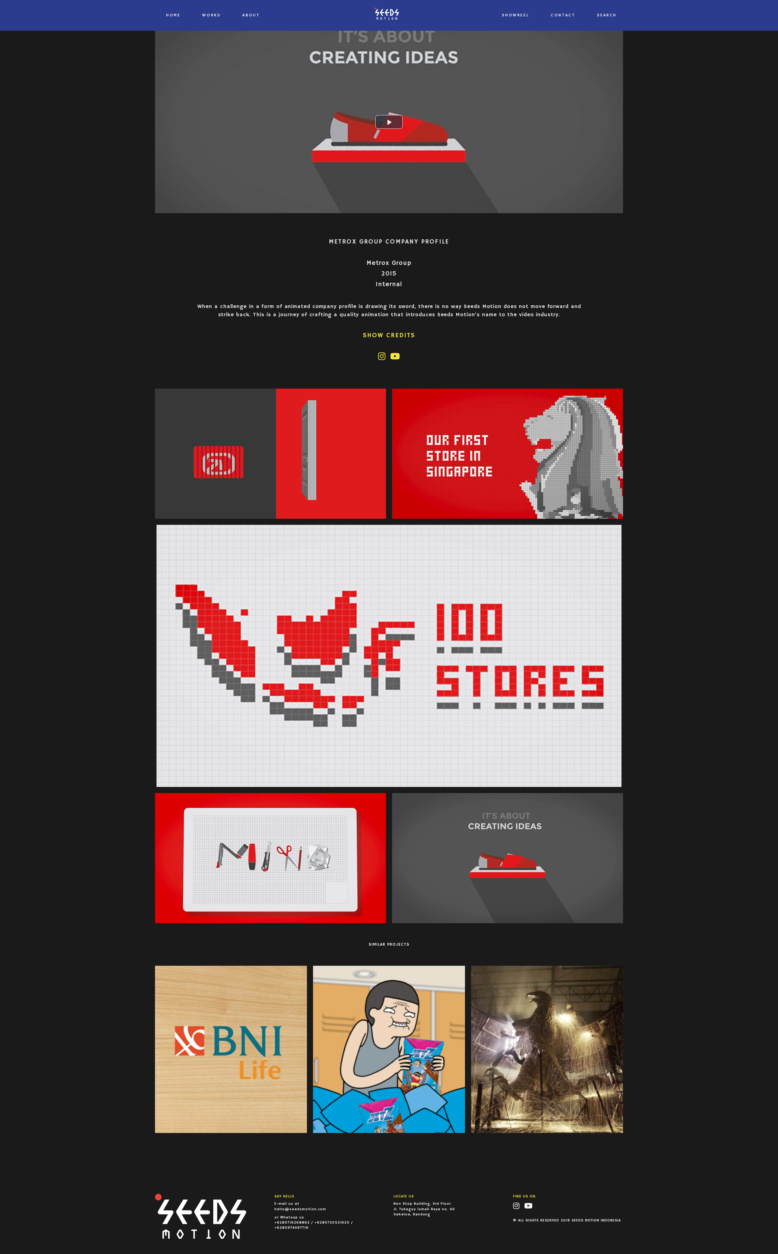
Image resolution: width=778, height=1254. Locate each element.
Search (607, 15)
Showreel (515, 15)
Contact (563, 15)
